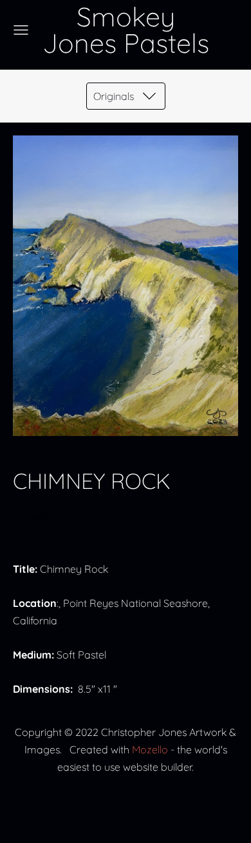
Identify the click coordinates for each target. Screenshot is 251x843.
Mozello (150, 749)
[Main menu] (21, 30)
